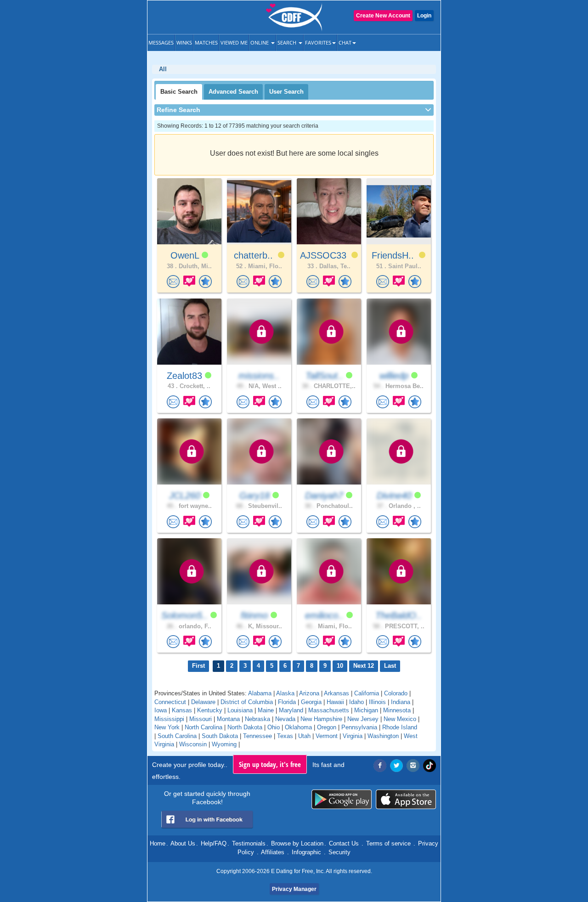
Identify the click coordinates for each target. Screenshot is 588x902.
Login (424, 15)
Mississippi (169, 719)
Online (260, 42)
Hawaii (335, 702)
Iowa (160, 710)
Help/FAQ (213, 843)
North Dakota (244, 727)
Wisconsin (193, 744)
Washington (383, 736)
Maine (266, 710)
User (286, 91)
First (198, 665)
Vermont (327, 736)
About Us (182, 843)
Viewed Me (234, 42)
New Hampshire (321, 719)
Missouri (200, 719)
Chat (345, 42)
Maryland (291, 710)
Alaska (285, 693)
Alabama (259, 693)
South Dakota (220, 736)
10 (340, 665)
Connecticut (170, 702)
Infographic (306, 852)
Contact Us (344, 843)
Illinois (377, 702)
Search (287, 42)
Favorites (318, 42)
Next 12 (363, 665)
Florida (287, 702)
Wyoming (224, 744)
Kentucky (209, 710)
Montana (228, 719)
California (366, 693)
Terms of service (388, 843)
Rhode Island (399, 727)
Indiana (400, 702)
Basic (179, 91)
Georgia (311, 702)
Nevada (285, 719)
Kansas (182, 710)
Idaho (356, 702)
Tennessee (257, 736)
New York (167, 727)
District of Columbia (246, 702)
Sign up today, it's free (270, 764)
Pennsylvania (359, 727)
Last (390, 665)
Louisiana (240, 710)
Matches (206, 42)
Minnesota (397, 710)
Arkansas (336, 693)
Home (157, 843)
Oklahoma (298, 727)
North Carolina (203, 727)
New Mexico (400, 719)
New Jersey (363, 719)
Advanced (233, 91)
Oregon (326, 727)
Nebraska (257, 719)
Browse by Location (297, 843)
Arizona (309, 693)
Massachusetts (328, 710)
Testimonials (249, 843)
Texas (285, 736)
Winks (184, 42)
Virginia (352, 736)
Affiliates (272, 852)
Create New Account (383, 15)
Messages (161, 42)
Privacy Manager (294, 889)
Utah (304, 736)
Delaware (203, 702)
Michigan (366, 710)
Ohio (273, 727)
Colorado (395, 693)
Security (339, 852)
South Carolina (177, 736)
